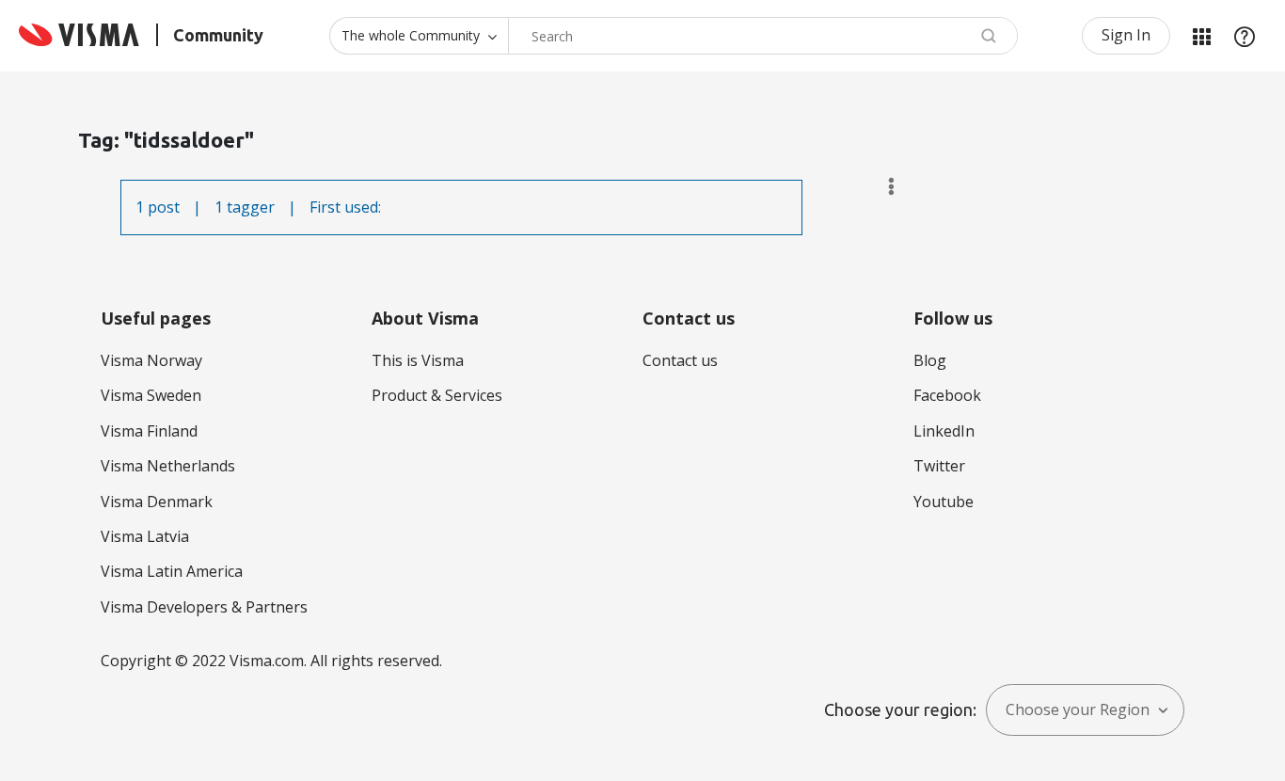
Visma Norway (151, 360)
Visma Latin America (172, 571)
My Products (1201, 35)
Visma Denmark (157, 501)
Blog (929, 360)
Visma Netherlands (168, 465)
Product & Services (437, 395)
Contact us (680, 360)
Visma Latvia (145, 536)
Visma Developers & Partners (204, 607)
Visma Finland (149, 431)
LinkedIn (944, 431)
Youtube (943, 501)
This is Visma (418, 360)
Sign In (1126, 34)
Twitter (939, 465)
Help (1244, 35)
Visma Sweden (151, 395)
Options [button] (883, 186)
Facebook (947, 395)
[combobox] (763, 36)
